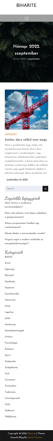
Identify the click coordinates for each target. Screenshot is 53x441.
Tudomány (10, 392)
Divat (7, 263)
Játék (7, 318)
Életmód (9, 275)
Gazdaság (10, 281)
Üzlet (7, 404)
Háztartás (10, 300)
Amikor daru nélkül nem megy (26, 139)
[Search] (45, 189)
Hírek (7, 306)
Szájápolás (10, 361)
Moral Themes (35, 437)
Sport (8, 355)
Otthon (8, 337)
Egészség (9, 269)
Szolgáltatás (11, 367)
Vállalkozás (10, 417)
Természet (10, 380)
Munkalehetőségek (14, 331)
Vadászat (9, 410)
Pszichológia (11, 343)
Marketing (10, 324)
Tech (7, 374)
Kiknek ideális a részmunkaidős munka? (25, 233)
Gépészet (11, 134)
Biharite (26, 5)
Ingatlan (9, 312)
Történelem (10, 386)
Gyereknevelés (12, 294)
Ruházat (9, 349)
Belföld (8, 257)
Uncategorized (12, 398)
